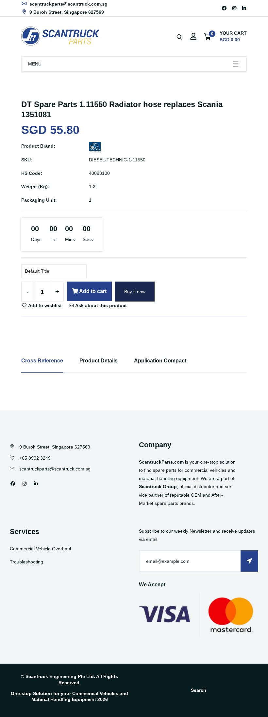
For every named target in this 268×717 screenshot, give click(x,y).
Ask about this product (100, 305)
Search (198, 690)
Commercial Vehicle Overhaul (40, 548)
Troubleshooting (26, 561)
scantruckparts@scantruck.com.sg (68, 4)
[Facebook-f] (224, 8)
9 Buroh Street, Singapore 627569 (66, 12)
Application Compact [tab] (160, 360)
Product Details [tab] (98, 360)
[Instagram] (234, 8)
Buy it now (134, 291)
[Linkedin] (244, 8)
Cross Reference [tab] (42, 360)
